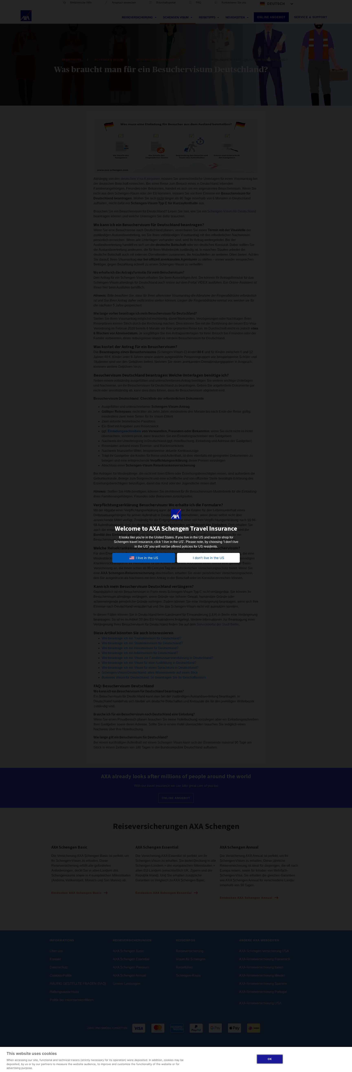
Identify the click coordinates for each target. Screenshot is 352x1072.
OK (270, 1059)
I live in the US (147, 558)
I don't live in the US (208, 558)
